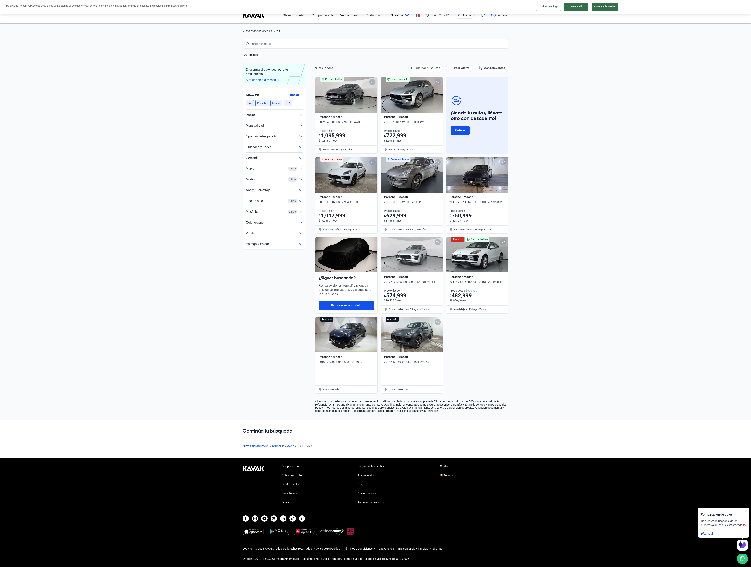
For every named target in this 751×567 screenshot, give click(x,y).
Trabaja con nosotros (371, 502)
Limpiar (293, 95)
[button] (251, 55)
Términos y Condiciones (358, 548)
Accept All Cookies (605, 6)
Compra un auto (323, 15)
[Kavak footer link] (253, 484)
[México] (418, 15)
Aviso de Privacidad (328, 548)
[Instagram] (255, 518)
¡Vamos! (707, 533)
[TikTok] (292, 518)
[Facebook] (246, 518)
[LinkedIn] (283, 518)
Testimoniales (366, 475)
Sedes (285, 502)
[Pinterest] (302, 518)
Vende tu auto (349, 15)
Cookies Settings (548, 6)
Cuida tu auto (375, 15)
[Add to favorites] (372, 82)
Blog (360, 484)
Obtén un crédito (294, 15)
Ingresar (502, 15)
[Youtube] (264, 518)
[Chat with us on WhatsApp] (742, 559)
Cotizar (460, 130)
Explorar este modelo (346, 305)
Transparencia (385, 548)
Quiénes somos (367, 493)
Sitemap (437, 548)
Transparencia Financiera (413, 548)
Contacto (445, 466)
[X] (274, 518)
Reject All (576, 6)
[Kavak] (253, 15)
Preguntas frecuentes (371, 466)
